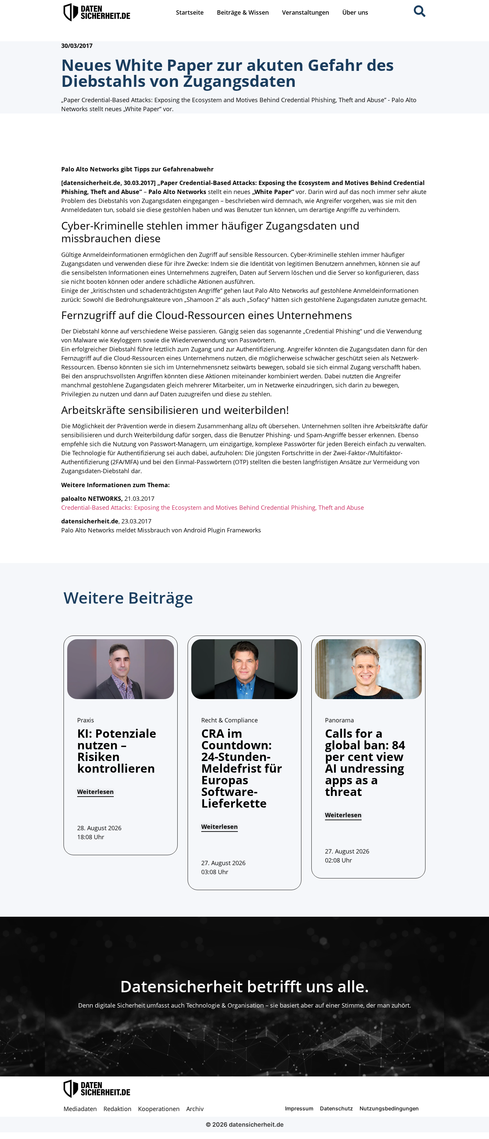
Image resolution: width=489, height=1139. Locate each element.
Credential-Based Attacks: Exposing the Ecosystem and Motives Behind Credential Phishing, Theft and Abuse (212, 507)
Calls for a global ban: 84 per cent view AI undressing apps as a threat (365, 762)
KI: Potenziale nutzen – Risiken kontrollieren (116, 750)
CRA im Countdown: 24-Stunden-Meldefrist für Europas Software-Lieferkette (241, 768)
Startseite (190, 12)
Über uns (355, 12)
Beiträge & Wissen (243, 12)
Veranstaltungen (305, 12)
